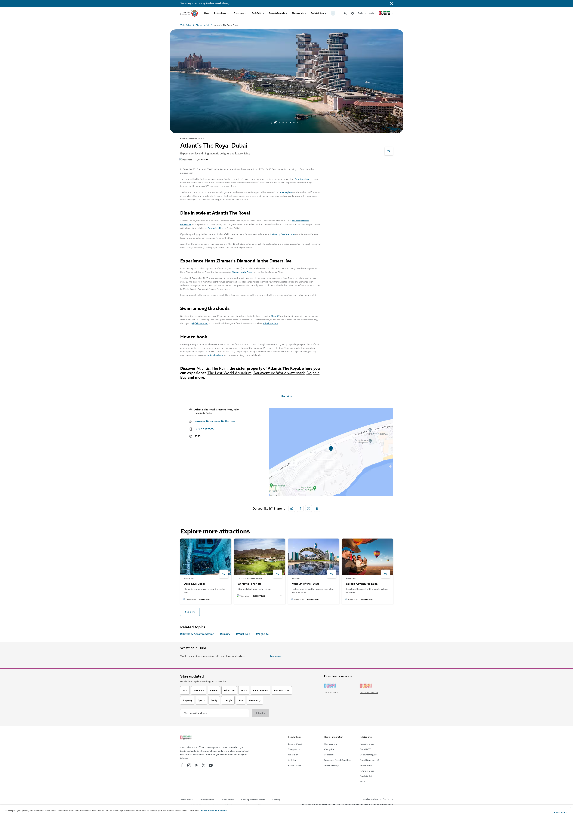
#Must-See (243, 634)
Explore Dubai (220, 13)
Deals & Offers (317, 13)
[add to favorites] (389, 151)
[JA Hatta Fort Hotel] (259, 557)
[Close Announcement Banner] (391, 3)
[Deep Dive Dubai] (205, 557)
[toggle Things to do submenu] (246, 13)
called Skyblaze (270, 323)
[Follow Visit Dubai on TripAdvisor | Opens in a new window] (196, 765)
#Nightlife (262, 634)
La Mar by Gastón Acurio (282, 234)
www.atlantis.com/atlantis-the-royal (214, 421)
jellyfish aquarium (199, 323)
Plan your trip (298, 13)
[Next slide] (271, 123)
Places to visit (203, 25)
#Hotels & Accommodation (197, 634)
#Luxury (225, 634)
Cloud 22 (275, 316)
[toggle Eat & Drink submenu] (263, 13)
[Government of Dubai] (189, 13)
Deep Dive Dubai (194, 584)
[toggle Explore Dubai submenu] (228, 13)
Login (371, 13)
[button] (561, 812)
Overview (286, 396)
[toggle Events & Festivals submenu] (286, 13)
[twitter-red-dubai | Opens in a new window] (308, 508)
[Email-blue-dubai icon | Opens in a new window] (317, 508)
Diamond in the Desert (242, 272)
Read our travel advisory (217, 3)
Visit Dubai (185, 25)
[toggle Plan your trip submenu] (305, 13)
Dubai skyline (285, 192)
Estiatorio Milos (215, 228)
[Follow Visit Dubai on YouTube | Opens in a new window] (211, 765)
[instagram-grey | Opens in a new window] (189, 765)
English (361, 13)
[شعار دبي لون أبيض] (186, 738)
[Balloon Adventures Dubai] (367, 557)
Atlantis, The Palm (212, 368)
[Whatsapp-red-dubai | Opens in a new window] (292, 508)
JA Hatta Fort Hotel (250, 584)
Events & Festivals (277, 13)
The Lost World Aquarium (229, 373)
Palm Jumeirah (302, 179)
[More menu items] (333, 13)
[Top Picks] (352, 13)
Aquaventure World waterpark (279, 373)
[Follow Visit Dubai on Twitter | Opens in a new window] (203, 765)
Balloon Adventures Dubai (362, 584)
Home (206, 13)
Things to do (239, 13)
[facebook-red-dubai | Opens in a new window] (300, 508)
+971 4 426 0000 (204, 429)
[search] (345, 13)
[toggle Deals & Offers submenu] (325, 13)
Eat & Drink (257, 13)
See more (190, 612)
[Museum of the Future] (313, 557)
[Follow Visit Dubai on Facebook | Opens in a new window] (182, 765)
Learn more (276, 656)
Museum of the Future (306, 584)
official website (215, 355)
